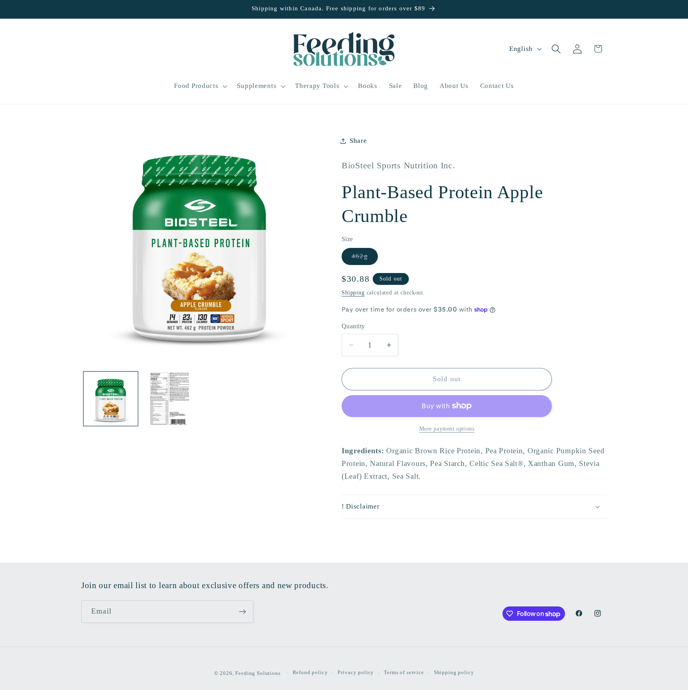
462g (365, 258)
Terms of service (404, 672)
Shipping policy (454, 672)
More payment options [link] (447, 428)
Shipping (353, 292)
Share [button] (358, 140)
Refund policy (310, 672)
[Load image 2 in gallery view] (170, 399)
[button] (199, 86)
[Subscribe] (242, 611)
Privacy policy (356, 672)
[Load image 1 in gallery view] (111, 399)
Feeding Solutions (257, 673)
